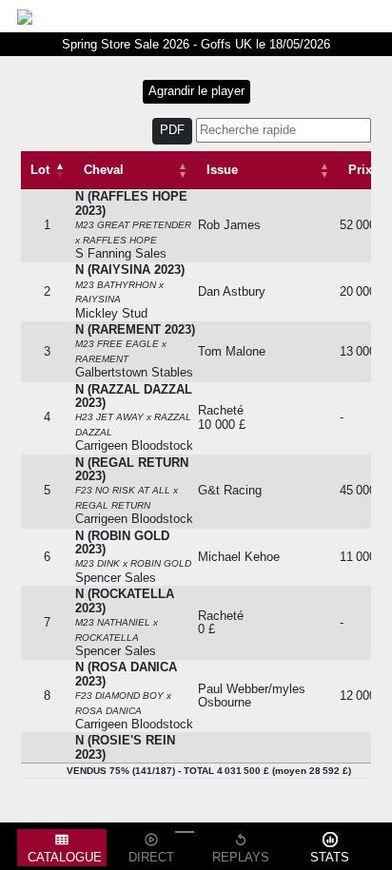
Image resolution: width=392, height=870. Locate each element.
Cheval (104, 170)
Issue (222, 170)
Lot (39, 170)
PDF (172, 130)
